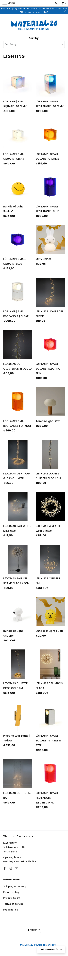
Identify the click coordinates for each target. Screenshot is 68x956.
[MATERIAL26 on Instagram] (11, 868)
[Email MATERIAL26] (17, 868)
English (34, 930)
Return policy (11, 892)
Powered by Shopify (45, 944)
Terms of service (13, 904)
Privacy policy (11, 898)
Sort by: (34, 38)
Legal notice (10, 909)
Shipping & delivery (14, 886)
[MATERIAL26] (34, 25)
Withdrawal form (51, 949)
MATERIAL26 (26, 944)
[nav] (8, 3)
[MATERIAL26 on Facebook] (5, 868)
